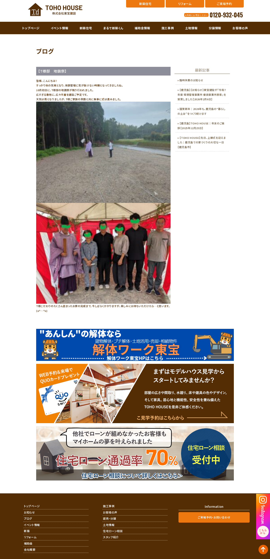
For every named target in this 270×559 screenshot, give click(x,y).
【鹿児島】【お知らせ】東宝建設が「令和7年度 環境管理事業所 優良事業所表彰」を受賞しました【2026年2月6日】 (201, 94)
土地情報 (191, 28)
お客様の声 (240, 28)
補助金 (28, 543)
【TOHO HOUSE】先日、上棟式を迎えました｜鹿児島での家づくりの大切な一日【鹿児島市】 (201, 142)
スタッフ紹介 (111, 537)
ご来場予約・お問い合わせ (214, 517)
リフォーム (30, 537)
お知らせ (29, 512)
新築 (27, 531)
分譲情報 (215, 28)
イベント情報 (59, 28)
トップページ (31, 28)
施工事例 (167, 28)
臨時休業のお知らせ (191, 80)
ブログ (28, 518)
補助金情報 (142, 28)
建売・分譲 (109, 518)
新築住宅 (86, 28)
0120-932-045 (226, 15)
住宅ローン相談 (113, 531)
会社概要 (30, 549)
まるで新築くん (113, 28)
